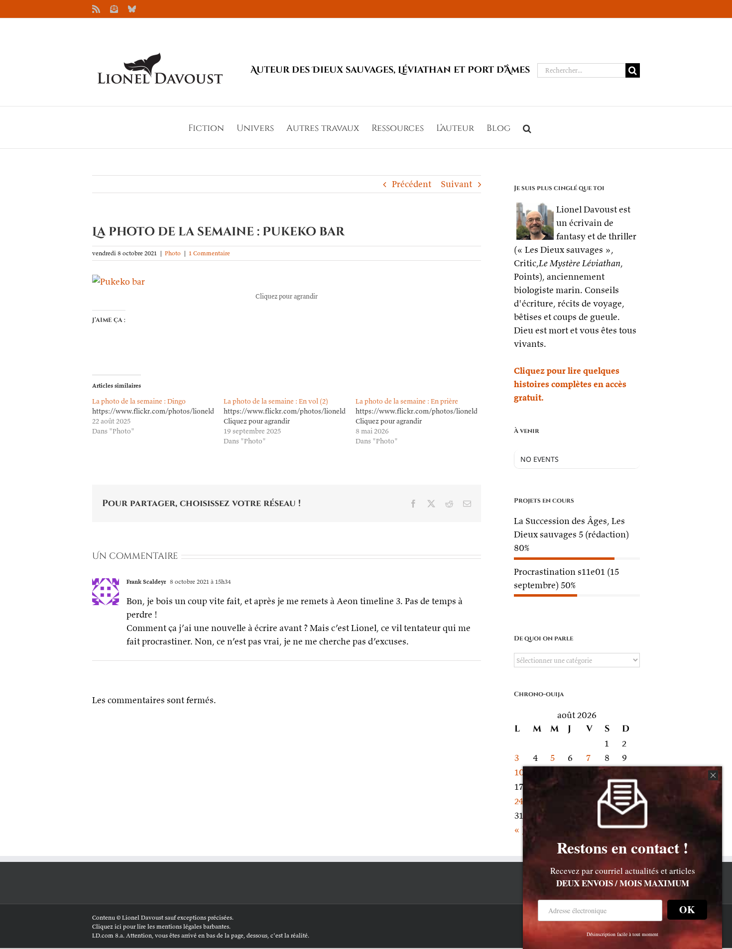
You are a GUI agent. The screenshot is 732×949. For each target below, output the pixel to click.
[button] (527, 127)
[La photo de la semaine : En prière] (421, 421)
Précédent (411, 184)
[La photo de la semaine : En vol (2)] (289, 421)
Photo (173, 253)
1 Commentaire (209, 253)
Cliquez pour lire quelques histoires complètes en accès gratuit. (570, 384)
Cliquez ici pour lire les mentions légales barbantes (160, 926)
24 (519, 801)
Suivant (456, 184)
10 (519, 772)
